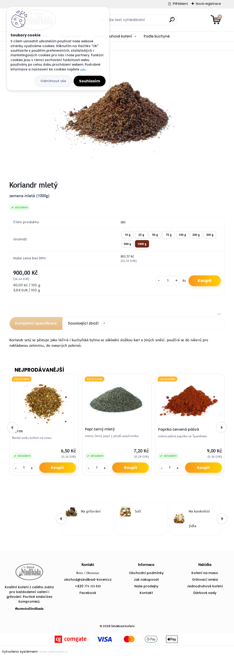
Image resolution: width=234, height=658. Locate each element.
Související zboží (86, 323)
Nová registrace (208, 3)
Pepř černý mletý (100, 429)
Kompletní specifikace (36, 323)
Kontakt (146, 593)
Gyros (17, 431)
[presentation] (12, 427)
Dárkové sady (204, 593)
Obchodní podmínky (146, 573)
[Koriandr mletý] (116, 115)
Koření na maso (204, 573)
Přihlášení (180, 3)
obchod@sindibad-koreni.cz (88, 579)
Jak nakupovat (146, 579)
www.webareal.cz (53, 651)
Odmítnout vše (53, 81)
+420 (88, 586)
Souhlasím (89, 81)
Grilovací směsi (205, 579)
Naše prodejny (146, 586)
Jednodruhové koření (113, 36)
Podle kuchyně (157, 36)
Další (212, 36)
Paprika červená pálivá (178, 429)
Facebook (88, 593)
